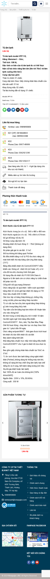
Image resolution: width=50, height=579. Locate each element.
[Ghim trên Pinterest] (22, 110)
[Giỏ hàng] (41, 3)
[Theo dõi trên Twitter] (33, 562)
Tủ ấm (34, 10)
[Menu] (46, 4)
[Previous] (3, 428)
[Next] (47, 428)
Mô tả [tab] (5, 214)
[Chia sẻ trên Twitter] (13, 110)
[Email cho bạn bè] (18, 110)
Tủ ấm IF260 (25, 445)
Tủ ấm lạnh (7, 356)
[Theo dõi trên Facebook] (29, 562)
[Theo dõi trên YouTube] (37, 562)
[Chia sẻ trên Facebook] (9, 110)
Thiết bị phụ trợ (24, 10)
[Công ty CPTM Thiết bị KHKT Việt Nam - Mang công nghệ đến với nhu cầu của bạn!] (4, 3)
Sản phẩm (12, 10)
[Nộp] (34, 3)
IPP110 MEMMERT (12, 104)
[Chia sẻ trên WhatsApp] (5, 110)
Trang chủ (3, 10)
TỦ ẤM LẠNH (23, 104)
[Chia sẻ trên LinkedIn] (27, 110)
